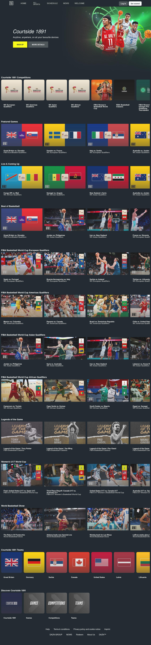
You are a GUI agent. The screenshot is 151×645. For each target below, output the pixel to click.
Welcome (79, 3)
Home (23, 3)
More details (38, 44)
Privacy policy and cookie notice (86, 629)
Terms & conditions (62, 629)
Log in (123, 3)
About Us (91, 634)
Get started (135, 3)
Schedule (52, 3)
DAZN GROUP (56, 634)
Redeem (79, 634)
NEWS (69, 634)
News (66, 3)
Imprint (107, 629)
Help (48, 629)
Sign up (20, 44)
